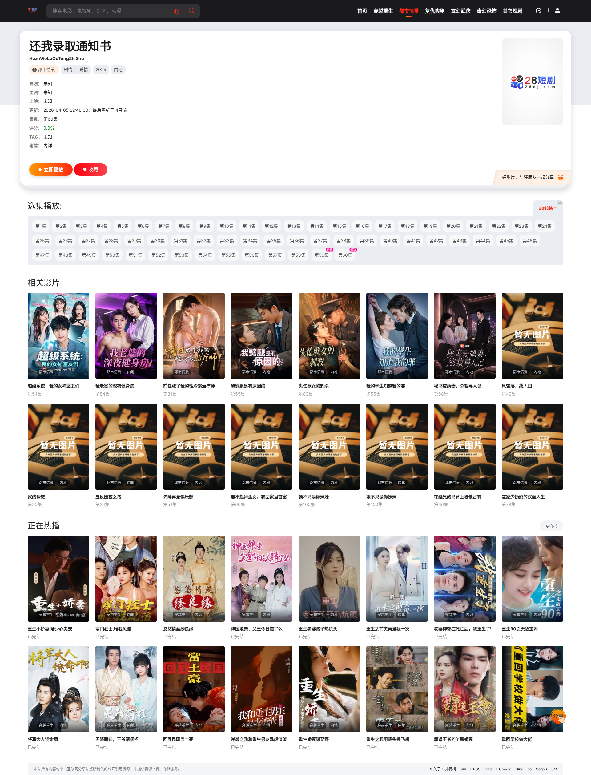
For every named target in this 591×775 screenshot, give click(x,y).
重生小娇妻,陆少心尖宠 (50, 628)
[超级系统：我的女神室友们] (58, 336)
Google (505, 769)
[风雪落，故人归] (532, 336)
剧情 (68, 69)
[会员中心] (557, 10)
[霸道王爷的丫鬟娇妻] (465, 689)
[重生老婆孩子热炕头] (329, 579)
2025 (101, 69)
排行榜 (450, 769)
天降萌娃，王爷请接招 (117, 739)
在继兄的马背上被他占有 (457, 496)
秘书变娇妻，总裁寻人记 (457, 385)
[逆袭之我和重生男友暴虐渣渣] (261, 689)
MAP (464, 769)
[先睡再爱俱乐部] (194, 447)
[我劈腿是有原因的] (261, 336)
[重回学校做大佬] (532, 689)
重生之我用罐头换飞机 (387, 739)
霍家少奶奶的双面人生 (523, 496)
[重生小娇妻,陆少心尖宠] (58, 579)
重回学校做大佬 (517, 739)
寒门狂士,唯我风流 (113, 628)
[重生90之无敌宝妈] (532, 579)
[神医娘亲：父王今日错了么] (261, 579)
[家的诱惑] (58, 447)
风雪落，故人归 (517, 385)
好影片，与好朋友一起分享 (528, 177)
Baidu (490, 769)
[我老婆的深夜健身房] (126, 336)
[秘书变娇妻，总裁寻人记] (465, 336)
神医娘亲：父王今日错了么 (257, 628)
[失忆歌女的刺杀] (329, 336)
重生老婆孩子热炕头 (318, 628)
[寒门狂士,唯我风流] (126, 579)
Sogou (541, 769)
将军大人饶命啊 (43, 739)
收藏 (93, 170)
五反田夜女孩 (108, 496)
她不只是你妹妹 (314, 496)
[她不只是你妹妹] (329, 447)
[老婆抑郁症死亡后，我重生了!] (465, 579)
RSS (476, 769)
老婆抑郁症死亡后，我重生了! (463, 628)
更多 (550, 525)
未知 (47, 83)
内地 (118, 69)
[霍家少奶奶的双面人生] (532, 447)
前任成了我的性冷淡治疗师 (189, 385)
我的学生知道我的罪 (385, 385)
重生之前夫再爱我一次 (387, 628)
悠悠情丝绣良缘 (178, 628)
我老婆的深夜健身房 (114, 385)
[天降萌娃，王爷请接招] (126, 689)
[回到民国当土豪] (194, 689)
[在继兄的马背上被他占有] (465, 447)
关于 (437, 769)
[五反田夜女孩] (126, 447)
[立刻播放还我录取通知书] (532, 81)
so (530, 769)
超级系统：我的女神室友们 (53, 385)
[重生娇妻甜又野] (329, 689)
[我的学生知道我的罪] (397, 336)
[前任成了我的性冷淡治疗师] (194, 336)
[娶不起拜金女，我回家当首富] (261, 447)
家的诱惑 (36, 496)
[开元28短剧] (32, 10)
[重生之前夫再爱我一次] (397, 579)
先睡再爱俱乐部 (178, 496)
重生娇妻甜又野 (314, 739)
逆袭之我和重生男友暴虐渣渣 (259, 739)
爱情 (83, 69)
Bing (519, 769)
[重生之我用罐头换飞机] (397, 689)
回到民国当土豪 (178, 739)
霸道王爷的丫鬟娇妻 (453, 739)
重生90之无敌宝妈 (520, 628)
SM (554, 769)
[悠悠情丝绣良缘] (194, 579)
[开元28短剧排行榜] (180, 11)
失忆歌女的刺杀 (314, 385)
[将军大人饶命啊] (58, 689)
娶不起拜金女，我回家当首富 (259, 496)
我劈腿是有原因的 (248, 385)
